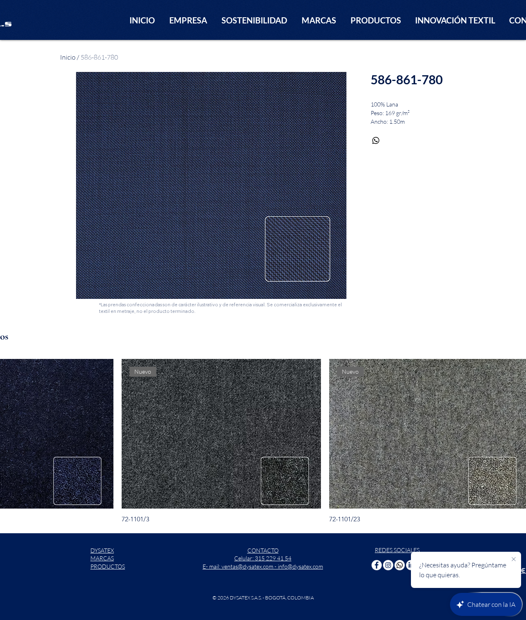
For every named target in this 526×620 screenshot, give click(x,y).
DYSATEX (102, 550)
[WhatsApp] (399, 565)
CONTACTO (263, 550)
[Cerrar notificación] (513, 559)
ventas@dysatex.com (247, 566)
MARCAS (102, 558)
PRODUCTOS (107, 566)
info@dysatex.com (300, 566)
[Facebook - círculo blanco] (376, 565)
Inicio (68, 57)
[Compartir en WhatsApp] (376, 141)
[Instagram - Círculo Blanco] (388, 565)
